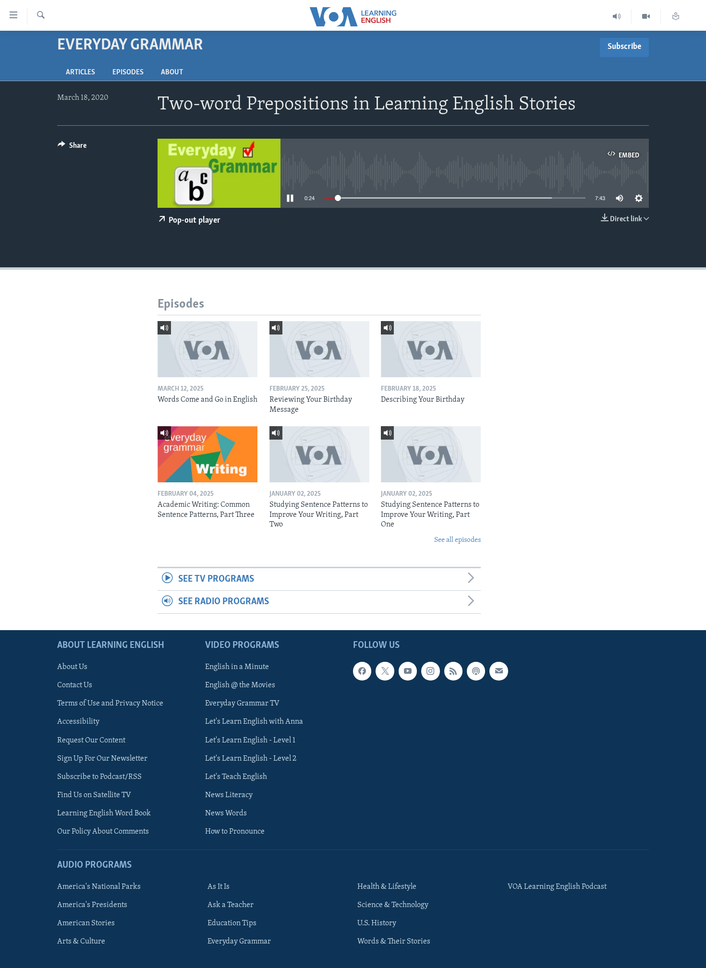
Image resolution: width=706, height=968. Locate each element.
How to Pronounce (235, 831)
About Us (72, 667)
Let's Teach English (236, 776)
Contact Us (74, 685)
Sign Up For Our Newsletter (102, 758)
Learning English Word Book (104, 813)
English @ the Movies (240, 685)
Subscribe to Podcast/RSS (99, 776)
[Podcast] (476, 671)
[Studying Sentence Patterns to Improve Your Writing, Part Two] (319, 454)
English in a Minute (237, 667)
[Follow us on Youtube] (408, 671)
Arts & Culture (81, 941)
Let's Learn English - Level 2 (250, 758)
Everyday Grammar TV (242, 703)
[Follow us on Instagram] (430, 671)
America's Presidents (92, 905)
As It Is (218, 887)
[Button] (72, 148)
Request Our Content (91, 740)
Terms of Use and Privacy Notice (110, 703)
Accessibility (78, 722)
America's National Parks (99, 887)
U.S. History (376, 923)
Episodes (128, 72)
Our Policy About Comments (103, 831)
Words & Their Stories (393, 941)
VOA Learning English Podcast (557, 887)
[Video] (646, 16)
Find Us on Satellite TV (94, 795)
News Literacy (229, 795)
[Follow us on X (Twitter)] (385, 671)
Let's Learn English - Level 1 (250, 740)
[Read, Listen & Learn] (676, 16)
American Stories (86, 923)
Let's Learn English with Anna (254, 722)
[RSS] (453, 671)
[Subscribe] (498, 671)
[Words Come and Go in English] (207, 349)
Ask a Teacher (230, 905)
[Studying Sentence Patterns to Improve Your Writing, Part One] (431, 454)
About (172, 72)
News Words (226, 813)
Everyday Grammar (239, 941)
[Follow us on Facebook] (362, 671)
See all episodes (457, 540)
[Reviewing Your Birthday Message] (319, 349)
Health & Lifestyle (386, 887)
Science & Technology (392, 905)
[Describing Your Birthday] (431, 349)
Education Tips (231, 923)
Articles (80, 72)
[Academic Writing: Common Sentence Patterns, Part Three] (207, 454)
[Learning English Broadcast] (617, 16)
